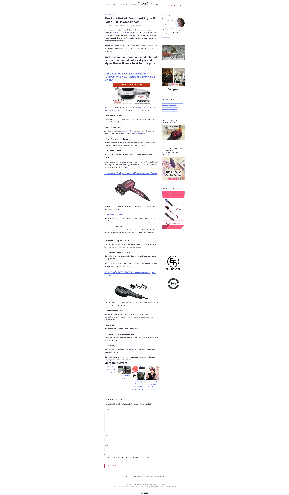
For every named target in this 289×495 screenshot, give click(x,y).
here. (176, 487)
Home (106, 14)
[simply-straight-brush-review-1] (173, 132)
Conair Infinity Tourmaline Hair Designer (130, 173)
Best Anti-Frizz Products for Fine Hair (172, 103)
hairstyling (137, 134)
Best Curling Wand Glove (169, 105)
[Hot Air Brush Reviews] (144, 4)
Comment (108, 409)
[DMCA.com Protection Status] (144, 494)
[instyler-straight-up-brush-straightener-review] (173, 179)
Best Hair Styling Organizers (170, 111)
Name (107, 436)
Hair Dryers (112, 14)
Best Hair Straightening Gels (170, 107)
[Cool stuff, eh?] (173, 210)
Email (106, 445)
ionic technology (127, 131)
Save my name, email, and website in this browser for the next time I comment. (130, 458)
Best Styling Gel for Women (169, 109)
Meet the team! (166, 37)
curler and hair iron (122, 33)
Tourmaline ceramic (114, 214)
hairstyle (137, 350)
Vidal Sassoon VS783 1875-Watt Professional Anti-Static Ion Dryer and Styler (129, 76)
